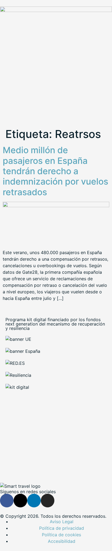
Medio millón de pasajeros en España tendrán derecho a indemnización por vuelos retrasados (55, 171)
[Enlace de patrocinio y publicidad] (56, 10)
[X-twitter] (20, 500)
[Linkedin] (34, 500)
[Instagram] (47, 500)
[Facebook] (7, 500)
